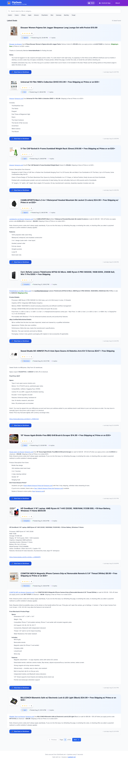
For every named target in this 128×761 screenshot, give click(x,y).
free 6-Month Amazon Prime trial (34, 485)
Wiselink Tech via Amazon (17, 716)
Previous (54, 739)
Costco (17, 15)
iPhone (23, 15)
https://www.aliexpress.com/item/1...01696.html (24, 419)
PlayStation (45, 15)
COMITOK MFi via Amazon (17, 592)
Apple (29, 15)
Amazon (36, 15)
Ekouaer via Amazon (15, 44)
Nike (52, 15)
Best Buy (66, 15)
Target (73, 15)
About (117, 3)
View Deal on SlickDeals (20, 72)
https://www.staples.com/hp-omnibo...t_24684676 (24, 557)
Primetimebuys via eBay (16, 291)
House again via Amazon (16, 452)
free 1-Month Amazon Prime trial (44, 488)
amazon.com (19, 98)
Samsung (58, 15)
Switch (10, 15)
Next (75, 739)
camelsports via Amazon (16, 219)
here (34, 491)
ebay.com (28, 291)
